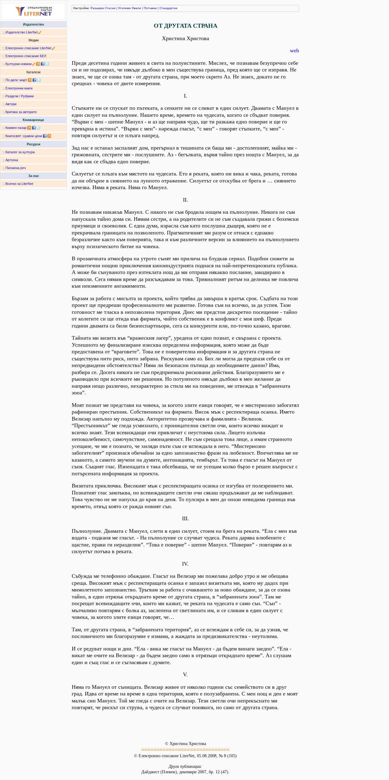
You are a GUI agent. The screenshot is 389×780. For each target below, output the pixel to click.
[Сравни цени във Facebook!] (44, 136)
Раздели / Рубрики (19, 96)
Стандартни (168, 8)
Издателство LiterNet (21, 32)
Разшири (97, 8)
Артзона (11, 160)
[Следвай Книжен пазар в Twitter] (38, 128)
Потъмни (150, 8)
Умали (136, 8)
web (294, 50)
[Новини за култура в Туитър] (47, 64)
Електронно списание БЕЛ (25, 56)
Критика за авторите (21, 112)
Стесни (110, 8)
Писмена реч (15, 168)
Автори (10, 104)
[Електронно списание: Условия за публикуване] (53, 48)
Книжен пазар (15, 128)
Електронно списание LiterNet (28, 48)
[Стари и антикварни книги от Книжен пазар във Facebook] (34, 128)
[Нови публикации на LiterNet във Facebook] (34, 80)
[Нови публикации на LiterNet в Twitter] (39, 80)
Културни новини (18, 64)
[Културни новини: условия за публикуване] (34, 64)
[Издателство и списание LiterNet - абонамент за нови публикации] (30, 80)
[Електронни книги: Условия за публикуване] (40, 32)
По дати (11, 80)
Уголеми (124, 8)
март (23, 80)
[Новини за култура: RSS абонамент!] (38, 64)
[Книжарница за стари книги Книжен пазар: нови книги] (29, 128)
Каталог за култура (20, 152)
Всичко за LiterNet (19, 183)
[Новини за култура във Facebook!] (42, 64)
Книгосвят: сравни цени (23, 136)
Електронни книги (19, 88)
